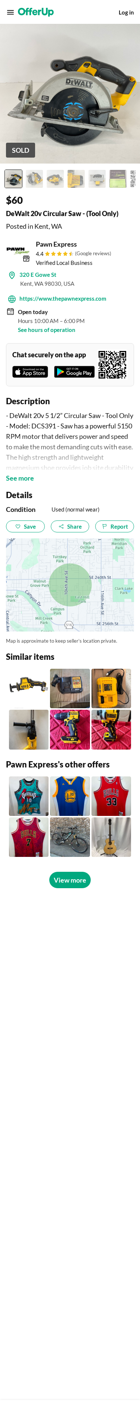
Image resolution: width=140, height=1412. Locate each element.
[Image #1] (13, 179)
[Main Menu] (10, 12)
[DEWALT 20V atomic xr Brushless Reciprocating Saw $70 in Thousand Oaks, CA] (29, 688)
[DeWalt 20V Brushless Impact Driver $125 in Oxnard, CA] (111, 729)
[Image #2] (34, 179)
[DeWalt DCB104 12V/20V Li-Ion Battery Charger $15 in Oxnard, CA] (70, 688)
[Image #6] (118, 179)
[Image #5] (97, 179)
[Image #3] (55, 179)
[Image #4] (76, 179)
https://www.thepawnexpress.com (62, 298)
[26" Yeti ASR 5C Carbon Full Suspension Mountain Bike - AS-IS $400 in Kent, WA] (70, 837)
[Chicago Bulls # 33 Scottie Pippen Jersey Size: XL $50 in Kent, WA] (111, 796)
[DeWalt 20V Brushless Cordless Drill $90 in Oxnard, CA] (70, 729)
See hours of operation (46, 329)
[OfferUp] (36, 12)
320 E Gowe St (37, 274)
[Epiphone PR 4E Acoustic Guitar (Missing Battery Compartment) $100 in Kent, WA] (111, 837)
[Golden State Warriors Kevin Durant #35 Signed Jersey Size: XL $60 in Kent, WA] (70, 796)
